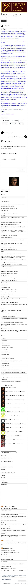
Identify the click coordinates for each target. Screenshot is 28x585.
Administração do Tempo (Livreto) (7, 247)
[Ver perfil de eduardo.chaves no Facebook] (1, 191)
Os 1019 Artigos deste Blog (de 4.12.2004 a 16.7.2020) (11, 253)
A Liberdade (3, 215)
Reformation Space (7, 548)
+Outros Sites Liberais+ (5, 352)
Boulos (2, 251)
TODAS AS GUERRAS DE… (10, 395)
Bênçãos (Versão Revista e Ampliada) (7, 206)
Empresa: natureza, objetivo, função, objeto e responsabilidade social (13, 372)
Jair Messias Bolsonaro (5, 296)
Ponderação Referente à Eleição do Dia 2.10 (9, 208)
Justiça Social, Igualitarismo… (20, 423)
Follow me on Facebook (7, 461)
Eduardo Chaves (11, 28)
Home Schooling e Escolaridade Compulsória (9, 278)
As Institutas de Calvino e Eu (6, 566)
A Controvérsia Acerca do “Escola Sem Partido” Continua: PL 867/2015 (14, 304)
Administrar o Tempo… (9, 399)
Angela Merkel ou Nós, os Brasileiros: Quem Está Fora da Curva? (12, 217)
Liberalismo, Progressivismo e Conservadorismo (9, 269)
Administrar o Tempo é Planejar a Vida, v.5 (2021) (10, 249)
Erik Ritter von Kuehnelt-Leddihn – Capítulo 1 (9, 273)
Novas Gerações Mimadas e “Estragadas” (8, 291)
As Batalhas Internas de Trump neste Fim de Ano (9, 302)
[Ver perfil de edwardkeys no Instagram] (4, 191)
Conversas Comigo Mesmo (6, 510)
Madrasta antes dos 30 (5, 365)
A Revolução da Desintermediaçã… (15, 407)
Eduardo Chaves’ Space (9, 506)
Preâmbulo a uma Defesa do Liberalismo (8, 316)
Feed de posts (3, 480)
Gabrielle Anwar (8, 133)
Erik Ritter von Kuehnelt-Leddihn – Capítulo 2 (9, 271)
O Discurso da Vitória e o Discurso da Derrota (9, 289)
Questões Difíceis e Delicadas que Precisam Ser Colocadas (11, 264)
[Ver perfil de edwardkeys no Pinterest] (5, 191)
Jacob (6, 407)
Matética (14, 387)
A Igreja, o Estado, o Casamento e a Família (9, 235)
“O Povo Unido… (8, 439)
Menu (4, 20)
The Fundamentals (4, 554)
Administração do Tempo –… (20, 399)
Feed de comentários (4, 482)
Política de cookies (7, 579)
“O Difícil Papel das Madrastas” (6, 237)
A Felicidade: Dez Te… (9, 423)
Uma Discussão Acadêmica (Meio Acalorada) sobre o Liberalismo (12, 314)
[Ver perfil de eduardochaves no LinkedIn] (6, 191)
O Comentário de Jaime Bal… (18, 443)
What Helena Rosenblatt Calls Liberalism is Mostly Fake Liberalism (13, 203)
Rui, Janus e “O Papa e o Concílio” (7, 559)
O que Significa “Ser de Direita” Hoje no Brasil (9, 213)
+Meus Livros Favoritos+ (5, 345)
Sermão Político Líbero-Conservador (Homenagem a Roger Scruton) (13, 259)
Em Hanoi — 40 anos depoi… (14, 419)
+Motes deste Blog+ (4, 349)
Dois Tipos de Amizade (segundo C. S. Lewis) (9, 520)
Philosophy (19, 28)
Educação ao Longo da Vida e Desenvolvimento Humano (11, 377)
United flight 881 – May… (17, 435)
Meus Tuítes (3, 469)
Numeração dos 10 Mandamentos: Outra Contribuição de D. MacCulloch (14, 570)
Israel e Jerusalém (4, 284)
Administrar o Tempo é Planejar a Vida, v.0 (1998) (10, 224)
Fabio (6, 419)
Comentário (21, 170)
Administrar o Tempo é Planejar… (15, 415)
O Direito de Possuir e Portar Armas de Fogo (9, 280)
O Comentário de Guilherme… (18, 439)
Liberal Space (11, 14)
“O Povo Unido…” (4, 210)
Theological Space (7, 541)
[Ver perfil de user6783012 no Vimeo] (8, 191)
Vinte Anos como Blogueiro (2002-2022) (8, 219)
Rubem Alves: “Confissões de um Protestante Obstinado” (11, 370)
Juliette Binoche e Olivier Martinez (16, 137)
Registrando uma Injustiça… (6, 528)
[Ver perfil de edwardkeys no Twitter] (3, 191)
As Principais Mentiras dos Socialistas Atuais (9, 262)
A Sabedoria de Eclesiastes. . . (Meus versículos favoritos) (11, 361)
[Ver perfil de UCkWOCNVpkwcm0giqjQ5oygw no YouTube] (7, 191)
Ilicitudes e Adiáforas (5, 275)
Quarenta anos (3, 374)
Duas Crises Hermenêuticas (20, 391)
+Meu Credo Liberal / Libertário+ (7, 347)
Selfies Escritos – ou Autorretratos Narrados (9, 508)
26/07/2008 (3, 28)
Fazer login (3, 477)
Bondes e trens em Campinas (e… (18, 411)
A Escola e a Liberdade (5, 282)
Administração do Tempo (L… (20, 403)
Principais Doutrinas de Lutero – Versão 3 (8, 568)
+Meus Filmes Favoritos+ (5, 342)
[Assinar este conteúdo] (2, 506)
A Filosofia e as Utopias (5, 287)
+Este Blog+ (3, 338)
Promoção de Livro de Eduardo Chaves (8, 557)
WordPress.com (4, 484)
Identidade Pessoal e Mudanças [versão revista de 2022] (11, 222)
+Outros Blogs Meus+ (5, 354)
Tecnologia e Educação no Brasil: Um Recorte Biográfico (11, 381)
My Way (2, 522)
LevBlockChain (8, 411)
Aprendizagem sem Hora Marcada (7, 294)
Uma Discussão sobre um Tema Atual (7, 266)
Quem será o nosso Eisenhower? (7, 328)
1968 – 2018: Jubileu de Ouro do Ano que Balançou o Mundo (12, 322)
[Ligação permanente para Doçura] (2, 26)
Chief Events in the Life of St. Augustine (8, 550)
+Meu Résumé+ (4, 340)
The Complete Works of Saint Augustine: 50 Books (10, 552)
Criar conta (3, 475)
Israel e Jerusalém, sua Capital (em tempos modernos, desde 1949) (13, 563)
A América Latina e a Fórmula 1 (6, 367)
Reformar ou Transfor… (9, 391)
